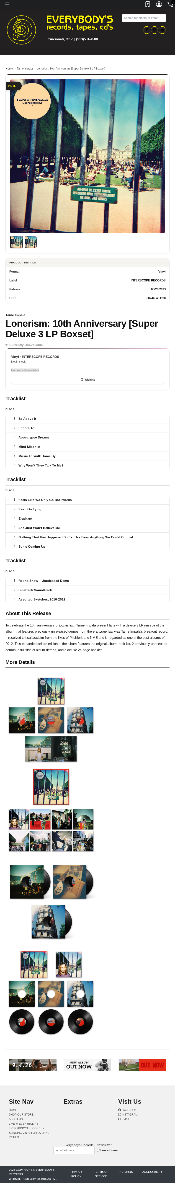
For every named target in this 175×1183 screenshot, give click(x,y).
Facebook (128, 1110)
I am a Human (109, 1150)
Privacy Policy (76, 1174)
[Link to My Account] (159, 5)
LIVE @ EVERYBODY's (23, 1123)
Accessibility (152, 1171)
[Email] (162, 30)
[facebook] (147, 30)
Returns (126, 1171)
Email (125, 1119)
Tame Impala (25, 68)
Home (9, 68)
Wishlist (90, 379)
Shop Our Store (21, 1114)
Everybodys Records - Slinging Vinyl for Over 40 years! (29, 1133)
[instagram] (154, 30)
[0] (170, 5)
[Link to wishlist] (148, 5)
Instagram (129, 1114)
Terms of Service (101, 1174)
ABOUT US (16, 1119)
